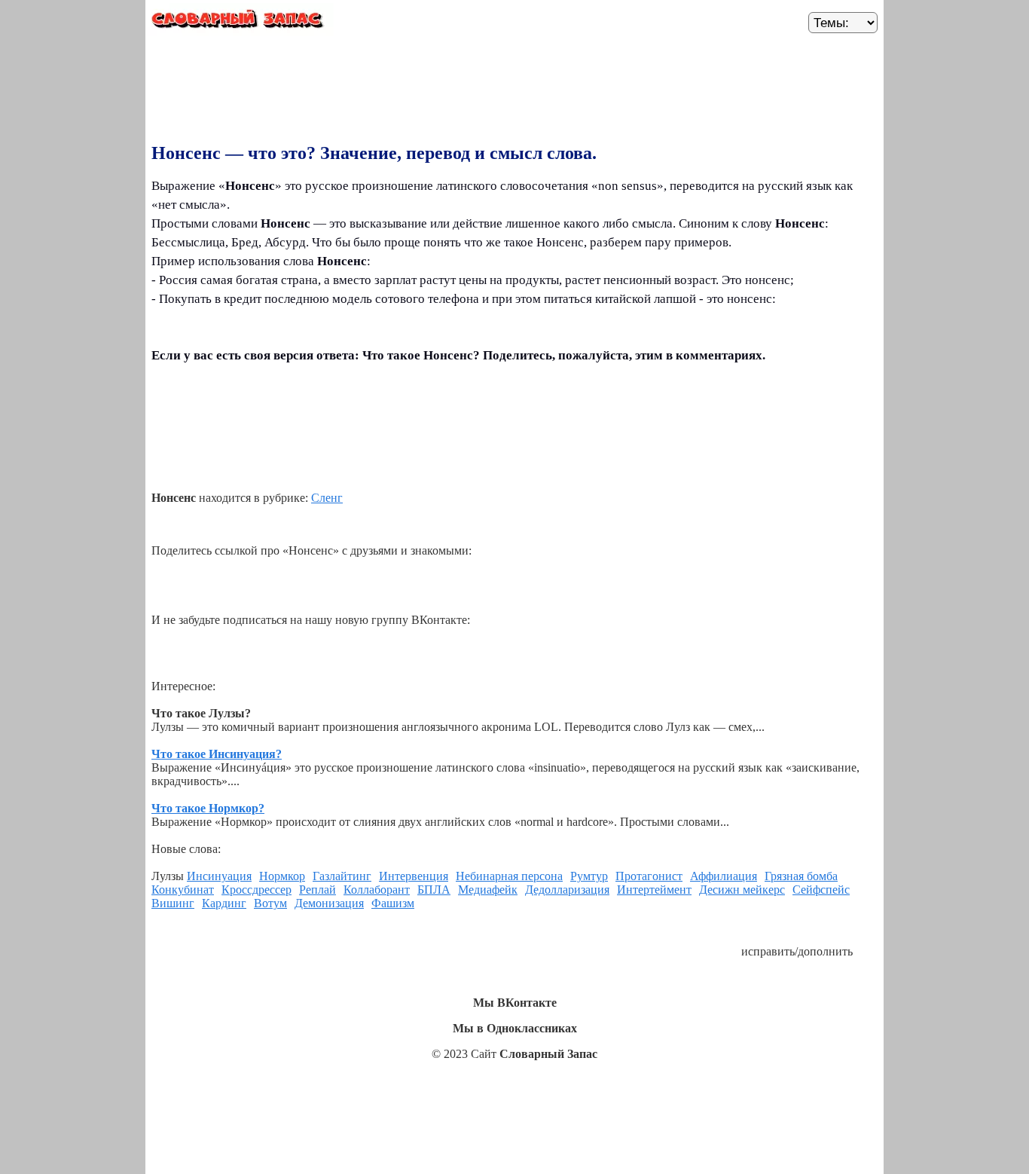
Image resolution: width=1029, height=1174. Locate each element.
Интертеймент (654, 889)
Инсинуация (219, 876)
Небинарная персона (509, 876)
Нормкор (282, 876)
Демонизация (329, 903)
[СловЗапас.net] (239, 22)
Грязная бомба (801, 876)
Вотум (270, 903)
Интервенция (413, 876)
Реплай (317, 889)
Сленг (327, 497)
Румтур (589, 876)
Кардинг (224, 903)
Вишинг (172, 903)
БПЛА (433, 889)
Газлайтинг (342, 876)
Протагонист (648, 876)
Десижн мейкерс (742, 889)
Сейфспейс (821, 889)
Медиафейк (488, 889)
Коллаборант (377, 889)
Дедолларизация (567, 889)
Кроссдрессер (256, 889)
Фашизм (392, 903)
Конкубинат (182, 889)
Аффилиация (723, 876)
